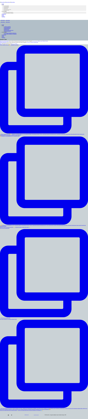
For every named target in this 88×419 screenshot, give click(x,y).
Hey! (1, 43)
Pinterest (28, 42)
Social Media (35, 41)
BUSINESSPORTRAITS (7, 27)
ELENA (3, 36)
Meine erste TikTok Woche (4, 41)
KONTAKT (3, 37)
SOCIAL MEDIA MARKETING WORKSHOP (8, 13)
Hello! (13, 43)
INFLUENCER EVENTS (6, 10)
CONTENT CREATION (7, 26)
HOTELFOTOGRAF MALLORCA (7, 9)
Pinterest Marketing (3, 42)
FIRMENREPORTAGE (6, 7)
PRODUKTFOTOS (6, 8)
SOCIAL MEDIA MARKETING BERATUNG (8, 12)
